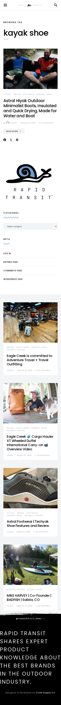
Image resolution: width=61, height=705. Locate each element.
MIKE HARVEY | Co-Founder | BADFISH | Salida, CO (29, 597)
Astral (7, 94)
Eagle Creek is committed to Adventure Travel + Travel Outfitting (29, 360)
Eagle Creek (22, 347)
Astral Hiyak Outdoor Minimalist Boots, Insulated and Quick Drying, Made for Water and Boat (30, 108)
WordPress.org (13, 279)
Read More (12, 131)
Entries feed (10, 262)
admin (13, 123)
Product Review (16, 350)
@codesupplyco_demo (29, 618)
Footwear (28, 94)
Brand (17, 94)
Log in (7, 253)
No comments (47, 123)
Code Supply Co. (46, 692)
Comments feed (12, 270)
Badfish (11, 589)
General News (44, 94)
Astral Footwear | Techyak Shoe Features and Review (28, 523)
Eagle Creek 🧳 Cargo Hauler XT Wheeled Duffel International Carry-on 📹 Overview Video (30, 442)
